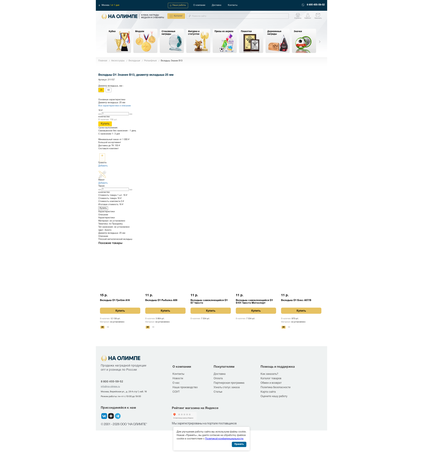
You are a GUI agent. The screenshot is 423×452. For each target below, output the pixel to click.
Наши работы (179, 5)
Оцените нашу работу (274, 396)
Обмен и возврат (271, 383)
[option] (119, 41)
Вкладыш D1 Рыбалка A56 (161, 300)
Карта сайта (268, 392)
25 (101, 90)
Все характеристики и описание (114, 106)
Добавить (103, 166)
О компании (199, 5)
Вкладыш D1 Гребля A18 (115, 300)
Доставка (216, 5)
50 (108, 90)
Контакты (232, 5)
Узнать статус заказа (227, 387)
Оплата (218, 378)
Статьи (218, 392)
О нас (176, 383)
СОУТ (176, 392)
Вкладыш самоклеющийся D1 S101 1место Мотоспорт (254, 301)
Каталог (178, 16)
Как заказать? (269, 374)
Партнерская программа (229, 383)
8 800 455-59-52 (316, 5)
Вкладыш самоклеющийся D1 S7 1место (209, 301)
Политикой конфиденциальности (224, 439)
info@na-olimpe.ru (110, 386)
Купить (105, 124)
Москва (106, 5)
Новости (178, 378)
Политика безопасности (275, 387)
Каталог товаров (271, 378)
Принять (239, 444)
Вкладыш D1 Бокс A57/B (296, 300)
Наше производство (185, 387)
